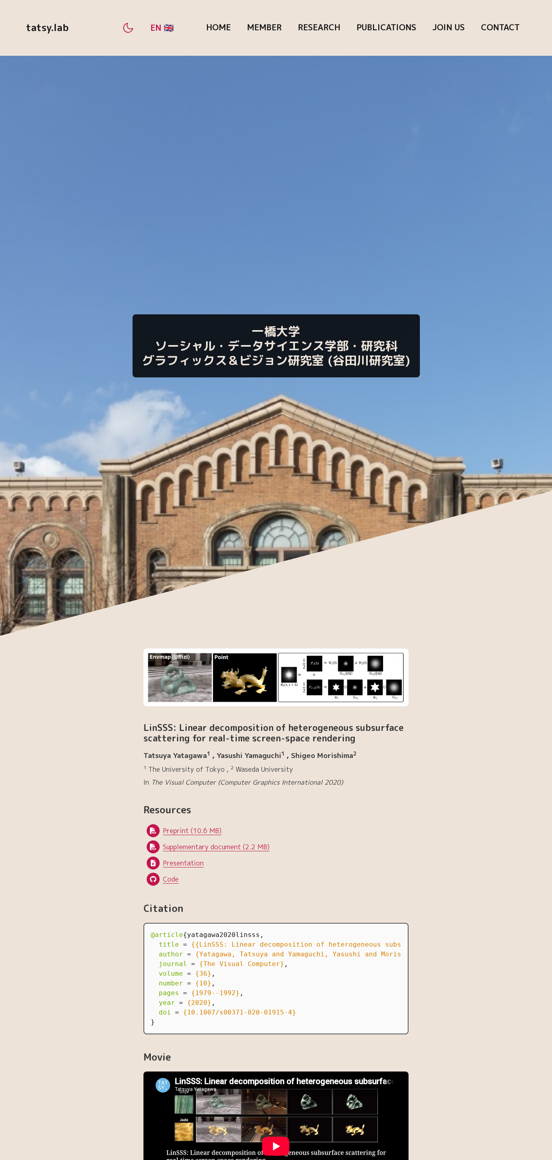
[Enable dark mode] (128, 28)
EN (157, 27)
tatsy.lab (47, 27)
